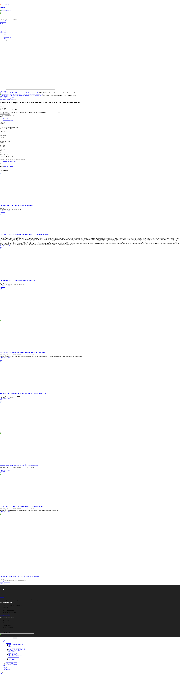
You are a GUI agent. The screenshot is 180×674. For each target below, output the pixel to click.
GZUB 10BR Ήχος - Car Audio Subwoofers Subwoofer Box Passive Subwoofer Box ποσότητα (23, 112)
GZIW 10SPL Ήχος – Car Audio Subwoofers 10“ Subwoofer (17, 280)
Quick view (2, 212)
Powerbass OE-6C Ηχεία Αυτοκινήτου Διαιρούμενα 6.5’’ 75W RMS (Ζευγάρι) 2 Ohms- (25, 234)
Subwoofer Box (24, 92)
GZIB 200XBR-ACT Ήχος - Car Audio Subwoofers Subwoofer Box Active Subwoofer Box (21, 95)
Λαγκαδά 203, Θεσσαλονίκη (10, 2)
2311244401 (7, 4)
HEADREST (11, 651)
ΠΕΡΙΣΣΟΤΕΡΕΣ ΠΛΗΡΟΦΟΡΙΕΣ (8, 161)
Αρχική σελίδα (3, 92)
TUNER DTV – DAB (13, 657)
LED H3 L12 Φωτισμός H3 (6, 99)
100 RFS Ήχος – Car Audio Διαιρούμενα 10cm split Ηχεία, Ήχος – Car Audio (22, 352)
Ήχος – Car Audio (10, 660)
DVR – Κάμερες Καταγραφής (15, 655)
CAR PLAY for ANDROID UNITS (16, 648)
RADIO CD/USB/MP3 (13, 654)
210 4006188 (9, 10)
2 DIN (9, 646)
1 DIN (9, 645)
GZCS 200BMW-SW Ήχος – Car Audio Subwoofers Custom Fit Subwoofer (22, 506)
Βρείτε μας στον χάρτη (5, 615)
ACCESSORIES (12, 659)
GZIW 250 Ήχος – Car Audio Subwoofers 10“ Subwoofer (16, 205)
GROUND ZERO (8, 166)
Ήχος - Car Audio (11, 92)
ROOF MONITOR (12, 653)
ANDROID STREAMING (14, 650)
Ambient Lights (9, 663)
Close (1, 673)
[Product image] (15, 349)
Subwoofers (18, 92)
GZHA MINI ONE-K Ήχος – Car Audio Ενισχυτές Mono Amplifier (19, 576)
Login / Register (6, 669)
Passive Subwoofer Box (33, 92)
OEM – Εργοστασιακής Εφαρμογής (16, 644)
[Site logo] (17, 18)
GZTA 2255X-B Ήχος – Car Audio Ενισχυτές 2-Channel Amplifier (19, 465)
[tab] (91, 118)
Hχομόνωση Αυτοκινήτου (11, 664)
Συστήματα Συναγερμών (11, 662)
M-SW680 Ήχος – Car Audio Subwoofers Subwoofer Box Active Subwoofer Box (23, 393)
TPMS (9, 658)
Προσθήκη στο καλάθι (5, 113)
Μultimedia (8, 643)
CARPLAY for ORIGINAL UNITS (16, 649)
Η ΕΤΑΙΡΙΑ (2, 597)
